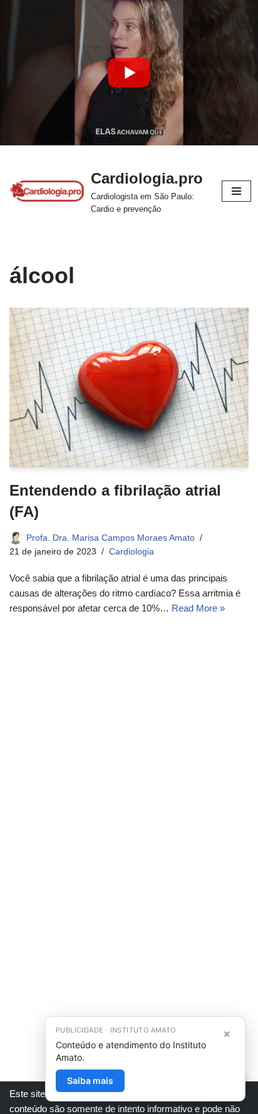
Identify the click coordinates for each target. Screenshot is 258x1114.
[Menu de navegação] (236, 191)
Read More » (198, 608)
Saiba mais (90, 1080)
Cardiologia (131, 551)
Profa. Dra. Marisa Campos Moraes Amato (110, 538)
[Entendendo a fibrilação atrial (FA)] (129, 387)
